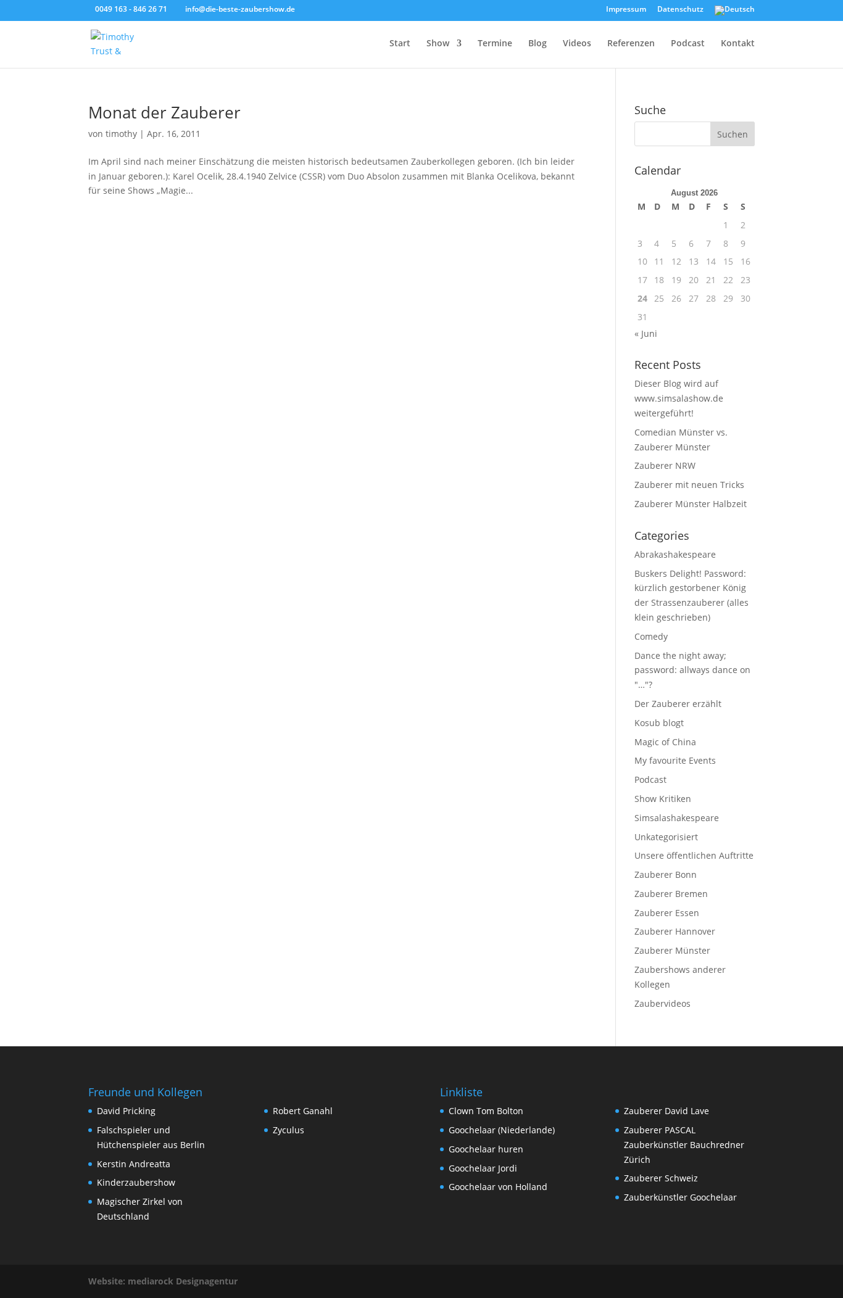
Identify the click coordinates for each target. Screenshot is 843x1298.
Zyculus (288, 1130)
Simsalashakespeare (676, 818)
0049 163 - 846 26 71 (131, 9)
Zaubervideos (662, 1003)
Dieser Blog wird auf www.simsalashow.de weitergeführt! (678, 398)
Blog (537, 44)
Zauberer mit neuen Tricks (689, 484)
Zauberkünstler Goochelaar (680, 1197)
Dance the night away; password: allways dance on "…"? (692, 670)
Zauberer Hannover (674, 931)
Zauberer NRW (665, 465)
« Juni (645, 333)
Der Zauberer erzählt (677, 703)
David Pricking (126, 1111)
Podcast (688, 44)
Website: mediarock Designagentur (163, 1281)
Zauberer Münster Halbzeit (690, 504)
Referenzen (631, 44)
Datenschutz (680, 10)
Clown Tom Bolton (486, 1111)
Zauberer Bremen (671, 893)
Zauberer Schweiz (661, 1178)
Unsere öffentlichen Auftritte (694, 855)
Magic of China (665, 742)
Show (437, 44)
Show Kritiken (662, 798)
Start (399, 44)
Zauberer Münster (672, 950)
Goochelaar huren (486, 1149)
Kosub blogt (659, 723)
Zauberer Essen (666, 913)
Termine (495, 44)
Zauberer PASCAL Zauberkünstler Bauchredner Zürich (684, 1144)
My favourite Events (675, 760)
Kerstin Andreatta (133, 1164)
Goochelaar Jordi (483, 1168)
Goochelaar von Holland (498, 1187)
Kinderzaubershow (136, 1182)
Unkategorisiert (666, 837)
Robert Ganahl (303, 1111)
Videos (577, 44)
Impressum (626, 10)
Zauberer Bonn (665, 874)
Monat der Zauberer (164, 112)
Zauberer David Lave (666, 1111)
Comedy (651, 636)
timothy (121, 133)
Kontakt (738, 44)
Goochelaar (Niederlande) (502, 1130)
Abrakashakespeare (675, 554)
